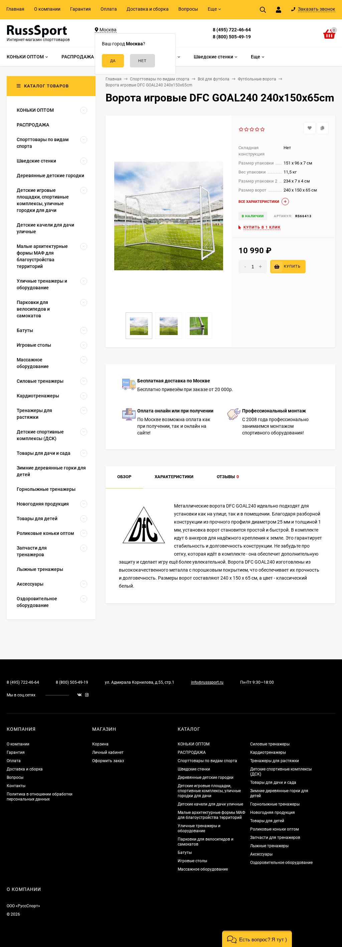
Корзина (100, 744)
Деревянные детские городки (205, 777)
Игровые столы (192, 861)
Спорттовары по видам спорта (207, 760)
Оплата (109, 9)
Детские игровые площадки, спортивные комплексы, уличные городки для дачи (209, 790)
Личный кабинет (108, 752)
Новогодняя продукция (272, 812)
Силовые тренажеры (270, 744)
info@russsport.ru (207, 682)
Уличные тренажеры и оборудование (199, 828)
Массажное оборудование (203, 869)
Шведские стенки (194, 769)
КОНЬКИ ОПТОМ (193, 744)
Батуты (185, 852)
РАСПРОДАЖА (192, 752)
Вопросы (188, 9)
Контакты (16, 785)
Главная (15, 9)
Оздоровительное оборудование (281, 862)
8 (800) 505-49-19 (232, 36)
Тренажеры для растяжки (274, 760)
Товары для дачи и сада (273, 782)
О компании (47, 9)
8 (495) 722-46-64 (232, 29)
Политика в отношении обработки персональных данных (39, 797)
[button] (257, 939)
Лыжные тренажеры (269, 846)
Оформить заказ (108, 760)
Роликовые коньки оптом (274, 829)
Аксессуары (261, 854)
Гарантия (80, 9)
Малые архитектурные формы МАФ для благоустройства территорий (211, 815)
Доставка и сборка (148, 9)
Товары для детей (267, 821)
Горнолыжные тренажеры (275, 804)
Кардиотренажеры (268, 752)
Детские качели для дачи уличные (210, 804)
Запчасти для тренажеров (275, 837)
